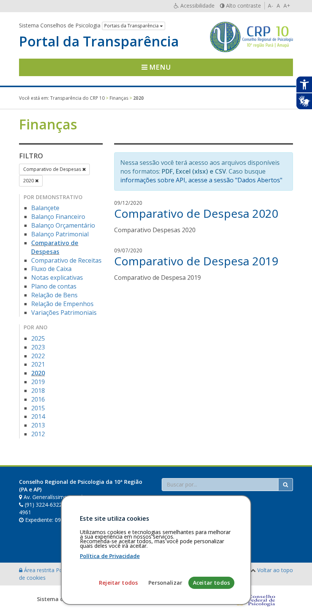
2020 (29, 180)
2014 (38, 416)
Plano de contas (53, 286)
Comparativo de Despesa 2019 (196, 261)
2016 (38, 399)
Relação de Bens (54, 295)
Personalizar (165, 582)
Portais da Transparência (132, 25)
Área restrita (39, 570)
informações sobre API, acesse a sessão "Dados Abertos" (201, 180)
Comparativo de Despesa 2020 (196, 213)
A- (270, 5)
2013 (38, 425)
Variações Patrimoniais (64, 312)
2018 (38, 390)
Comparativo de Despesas (52, 169)
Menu (159, 67)
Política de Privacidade (110, 556)
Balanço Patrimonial (60, 234)
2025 (38, 338)
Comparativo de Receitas (66, 260)
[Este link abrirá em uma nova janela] (254, 599)
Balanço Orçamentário (63, 225)
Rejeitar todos (118, 582)
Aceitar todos (211, 582)
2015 (38, 408)
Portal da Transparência (99, 41)
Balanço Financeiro (58, 216)
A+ (286, 5)
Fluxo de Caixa (51, 269)
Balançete (45, 208)
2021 (38, 364)
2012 (38, 434)
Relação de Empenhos (62, 304)
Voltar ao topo (275, 570)
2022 (38, 356)
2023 (38, 347)
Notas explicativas (57, 277)
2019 (38, 382)
